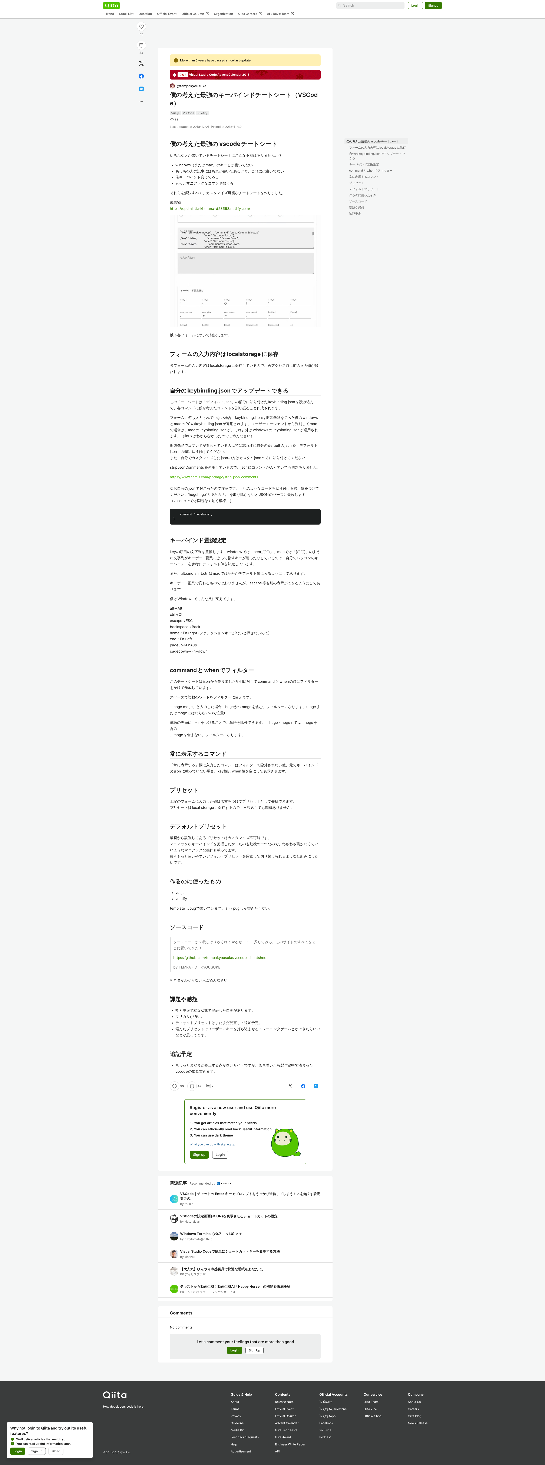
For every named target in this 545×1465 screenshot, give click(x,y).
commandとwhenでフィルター (370, 170)
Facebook (326, 1423)
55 (141, 34)
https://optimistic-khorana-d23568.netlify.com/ (210, 208)
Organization (223, 14)
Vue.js (175, 113)
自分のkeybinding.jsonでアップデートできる (377, 156)
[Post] (141, 63)
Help (234, 1444)
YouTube (325, 1430)
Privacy (236, 1416)
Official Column (195, 14)
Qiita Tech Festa (286, 1430)
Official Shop (373, 1416)
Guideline (237, 1423)
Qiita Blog (414, 1416)
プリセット (356, 183)
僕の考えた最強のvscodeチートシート (372, 141)
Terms (235, 1409)
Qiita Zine (370, 1409)
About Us (414, 1402)
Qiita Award (283, 1437)
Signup (433, 5)
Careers (413, 1409)
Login (415, 5)
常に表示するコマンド (364, 176)
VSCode (188, 113)
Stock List (126, 14)
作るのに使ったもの (362, 195)
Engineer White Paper (290, 1444)
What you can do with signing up (212, 1144)
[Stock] (141, 45)
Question (145, 14)
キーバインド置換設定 (364, 164)
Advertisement (241, 1451)
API (277, 1451)
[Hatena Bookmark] (141, 89)
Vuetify (202, 113)
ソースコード (358, 201)
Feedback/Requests (245, 1437)
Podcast (325, 1437)
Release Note (284, 1402)
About (235, 1402)
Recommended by (203, 1183)
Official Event (166, 14)
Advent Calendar (286, 1423)
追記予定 (355, 213)
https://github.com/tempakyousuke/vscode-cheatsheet (220, 958)
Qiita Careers (250, 14)
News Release (417, 1423)
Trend (110, 14)
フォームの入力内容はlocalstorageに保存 (377, 147)
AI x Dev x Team (280, 14)
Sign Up (254, 1350)
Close (56, 1451)
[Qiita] (111, 5)
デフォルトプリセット (364, 189)
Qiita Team (371, 1402)
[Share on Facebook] (141, 76)
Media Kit (237, 1430)
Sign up (36, 1451)
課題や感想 (356, 207)
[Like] (141, 26)
